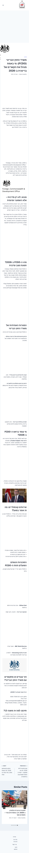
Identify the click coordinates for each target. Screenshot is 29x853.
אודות (14, 837)
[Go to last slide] (25, 807)
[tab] (17, 825)
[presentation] (14, 798)
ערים (25, 56)
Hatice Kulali (22, 74)
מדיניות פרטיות (15, 840)
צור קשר (14, 844)
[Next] (4, 807)
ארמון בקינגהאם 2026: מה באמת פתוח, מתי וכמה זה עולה (7, 770)
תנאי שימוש (15, 848)
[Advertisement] (14, 27)
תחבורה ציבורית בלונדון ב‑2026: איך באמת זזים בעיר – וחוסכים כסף (15, 812)
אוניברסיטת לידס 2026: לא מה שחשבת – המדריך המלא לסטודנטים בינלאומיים (22, 771)
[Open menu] (3, 5)
